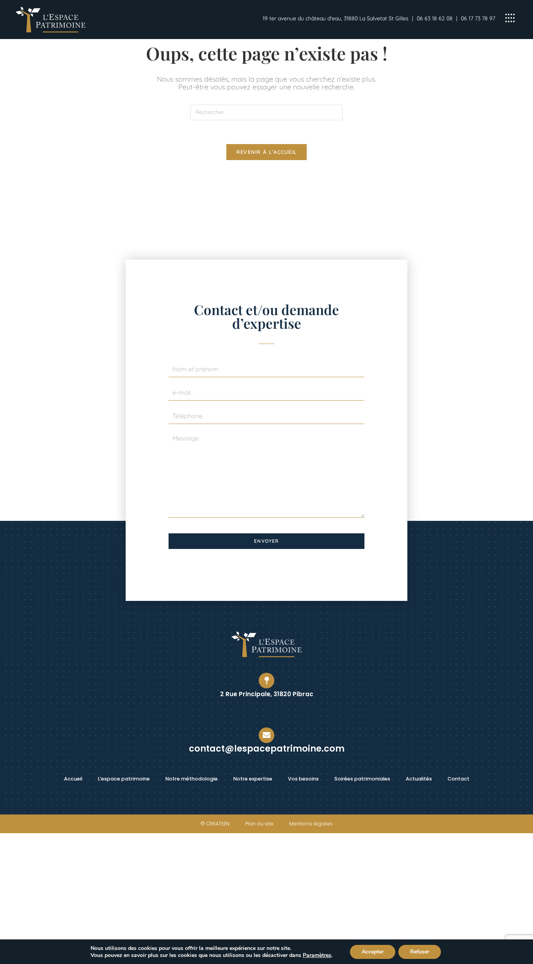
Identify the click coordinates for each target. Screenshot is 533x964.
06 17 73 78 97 (478, 18)
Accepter (373, 951)
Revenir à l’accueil (266, 152)
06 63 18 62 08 (435, 18)
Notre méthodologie (191, 778)
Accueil (73, 778)
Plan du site (259, 823)
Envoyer (266, 541)
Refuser (419, 951)
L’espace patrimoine (124, 778)
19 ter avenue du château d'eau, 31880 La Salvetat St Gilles (336, 18)
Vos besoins (303, 778)
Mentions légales (310, 823)
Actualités (419, 778)
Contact (458, 778)
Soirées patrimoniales (362, 778)
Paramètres (317, 955)
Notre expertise (252, 778)
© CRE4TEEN (215, 823)
